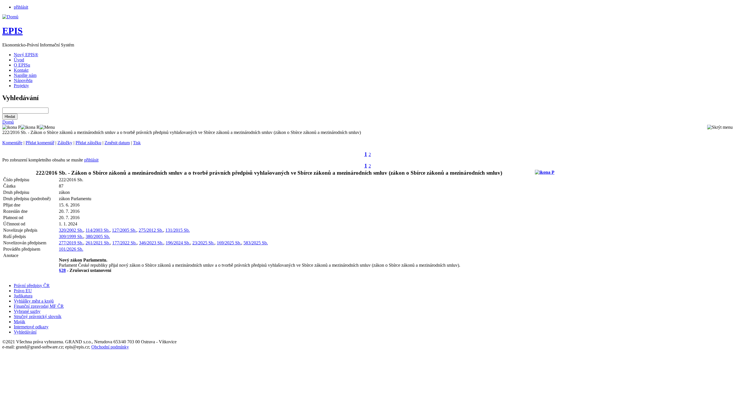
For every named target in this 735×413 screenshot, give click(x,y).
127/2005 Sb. (124, 230)
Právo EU (23, 290)
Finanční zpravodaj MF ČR (39, 306)
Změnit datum (117, 142)
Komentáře (12, 142)
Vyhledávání (25, 332)
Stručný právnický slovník (37, 316)
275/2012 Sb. (151, 230)
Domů (8, 122)
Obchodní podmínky (110, 346)
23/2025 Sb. (203, 242)
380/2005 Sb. (98, 236)
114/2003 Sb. (98, 230)
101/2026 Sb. (71, 249)
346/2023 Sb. (151, 242)
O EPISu (22, 65)
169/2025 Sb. (229, 242)
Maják (19, 321)
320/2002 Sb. (71, 230)
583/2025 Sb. (255, 242)
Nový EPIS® (26, 54)
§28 (62, 270)
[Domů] (10, 16)
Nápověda (23, 80)
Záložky (64, 142)
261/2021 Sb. (98, 242)
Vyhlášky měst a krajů (34, 301)
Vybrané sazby (27, 311)
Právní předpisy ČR (32, 285)
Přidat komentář (40, 142)
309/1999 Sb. (71, 236)
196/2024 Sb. (178, 242)
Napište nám (25, 75)
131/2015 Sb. (177, 230)
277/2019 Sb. (71, 242)
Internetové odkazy (31, 326)
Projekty (21, 85)
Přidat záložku (88, 142)
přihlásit (21, 7)
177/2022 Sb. (124, 242)
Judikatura (23, 295)
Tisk (137, 142)
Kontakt (21, 70)
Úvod (19, 59)
